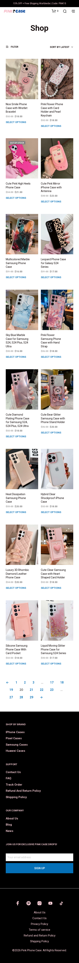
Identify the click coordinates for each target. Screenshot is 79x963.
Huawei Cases (15, 751)
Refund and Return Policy (23, 791)
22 (41, 690)
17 (51, 682)
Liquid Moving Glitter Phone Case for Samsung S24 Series (53, 649)
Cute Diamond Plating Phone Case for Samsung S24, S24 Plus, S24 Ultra (17, 420)
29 (31, 697)
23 (51, 690)
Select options (16, 122)
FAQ (8, 778)
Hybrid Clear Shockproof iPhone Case (52, 498)
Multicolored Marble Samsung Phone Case (18, 263)
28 (21, 697)
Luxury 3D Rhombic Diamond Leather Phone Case (17, 573)
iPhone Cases (15, 732)
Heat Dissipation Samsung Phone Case (16, 498)
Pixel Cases (14, 738)
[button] (55, 11)
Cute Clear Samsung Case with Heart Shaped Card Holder (53, 573)
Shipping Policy (16, 797)
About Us (12, 818)
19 (11, 690)
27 (11, 697)
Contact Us (13, 772)
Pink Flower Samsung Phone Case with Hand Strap (51, 340)
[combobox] (53, 47)
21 (31, 690)
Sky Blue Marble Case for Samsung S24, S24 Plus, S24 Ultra (17, 340)
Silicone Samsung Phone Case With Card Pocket (16, 649)
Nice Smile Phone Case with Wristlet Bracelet (16, 108)
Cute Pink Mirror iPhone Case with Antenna (51, 187)
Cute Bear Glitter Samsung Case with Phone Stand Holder (53, 418)
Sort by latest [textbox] (59, 47)
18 (62, 682)
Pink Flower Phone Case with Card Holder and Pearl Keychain (52, 110)
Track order (14, 784)
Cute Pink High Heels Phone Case (18, 185)
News (9, 831)
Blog (9, 824)
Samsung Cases (17, 744)
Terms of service (39, 929)
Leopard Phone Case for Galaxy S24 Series (53, 263)
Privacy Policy (39, 924)
